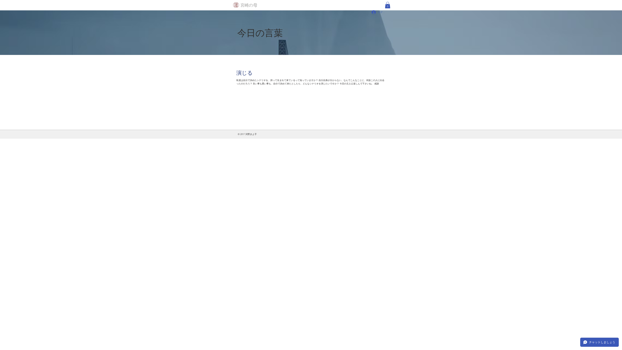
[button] (387, 5)
